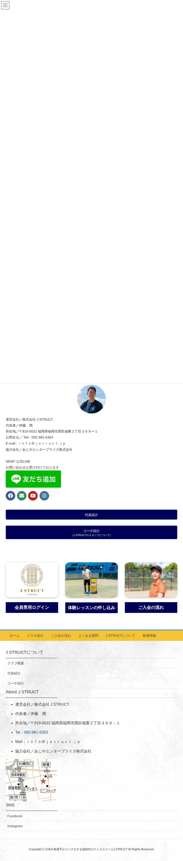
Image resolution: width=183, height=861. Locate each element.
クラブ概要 (15, 663)
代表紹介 (14, 673)
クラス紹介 (35, 635)
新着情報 (149, 635)
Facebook (14, 816)
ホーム (15, 635)
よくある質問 (88, 635)
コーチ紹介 (15, 683)
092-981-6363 (36, 732)
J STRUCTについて (120, 635)
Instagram (15, 826)
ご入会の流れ (61, 635)
